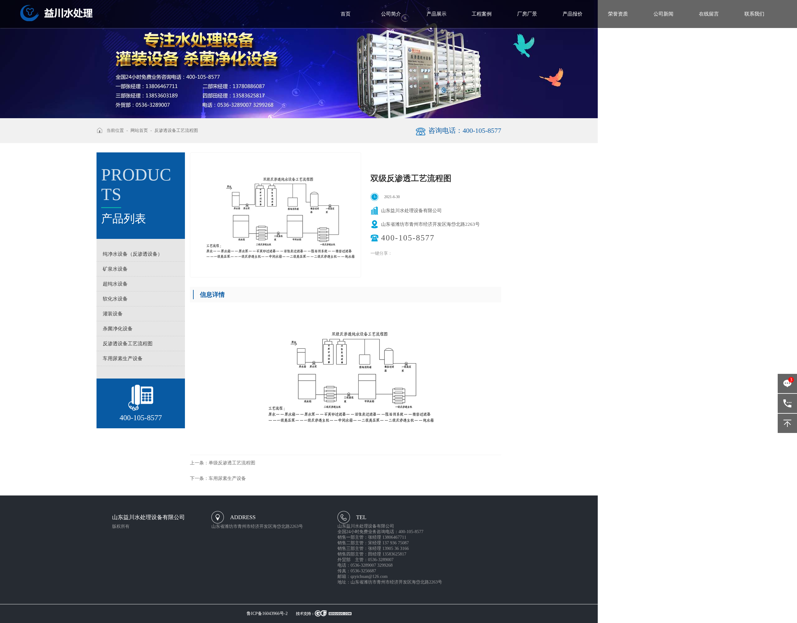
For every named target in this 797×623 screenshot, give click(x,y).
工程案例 (482, 13)
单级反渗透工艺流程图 (222, 462)
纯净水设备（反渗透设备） (133, 254)
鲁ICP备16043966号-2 (267, 613)
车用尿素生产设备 (123, 358)
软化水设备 (115, 298)
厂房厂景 (527, 13)
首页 (346, 13)
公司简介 (391, 13)
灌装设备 (113, 313)
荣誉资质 (618, 13)
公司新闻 (663, 13)
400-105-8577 (787, 403)
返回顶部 (787, 423)
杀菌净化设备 (118, 328)
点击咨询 (787, 385)
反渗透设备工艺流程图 (128, 343)
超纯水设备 (115, 283)
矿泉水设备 (115, 269)
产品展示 (436, 13)
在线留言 (709, 13)
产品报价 (572, 13)
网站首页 (139, 130)
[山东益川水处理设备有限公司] (56, 13)
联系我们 (754, 13)
